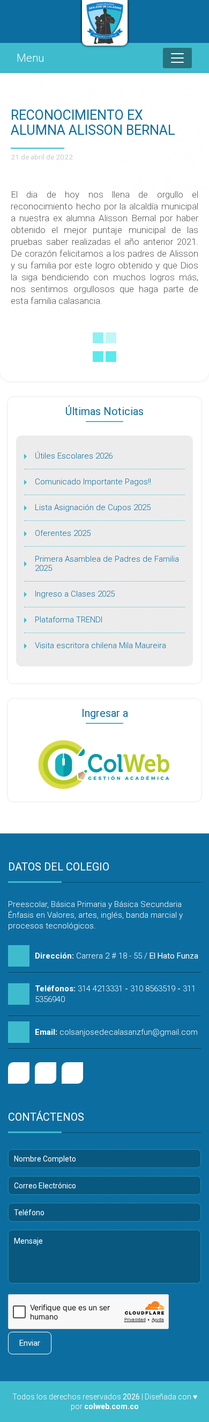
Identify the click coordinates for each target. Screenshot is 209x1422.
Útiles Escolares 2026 (74, 456)
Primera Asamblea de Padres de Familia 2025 (107, 563)
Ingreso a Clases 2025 (75, 594)
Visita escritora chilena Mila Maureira (100, 645)
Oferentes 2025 (63, 533)
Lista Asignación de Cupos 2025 (93, 507)
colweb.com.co (111, 1406)
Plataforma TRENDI (68, 620)
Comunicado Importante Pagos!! (93, 482)
